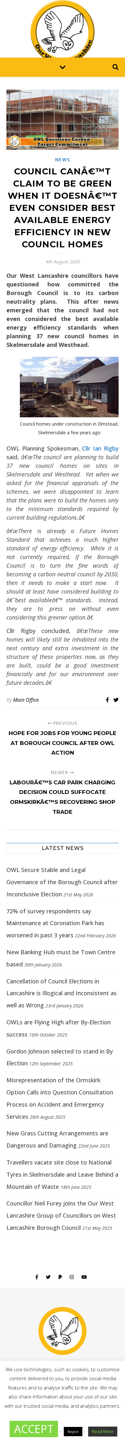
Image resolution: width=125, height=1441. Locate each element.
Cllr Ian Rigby (100, 448)
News (62, 159)
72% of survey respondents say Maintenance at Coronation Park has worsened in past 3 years (55, 923)
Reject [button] (73, 1431)
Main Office (26, 699)
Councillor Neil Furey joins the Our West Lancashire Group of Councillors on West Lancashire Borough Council (61, 1215)
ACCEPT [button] (34, 1428)
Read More (102, 1431)
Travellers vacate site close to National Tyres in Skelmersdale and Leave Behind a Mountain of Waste (62, 1174)
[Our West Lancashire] (62, 29)
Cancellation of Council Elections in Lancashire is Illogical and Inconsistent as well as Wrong (61, 993)
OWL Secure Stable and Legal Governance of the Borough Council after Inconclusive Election (62, 882)
